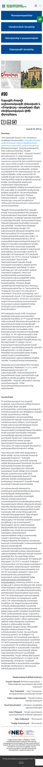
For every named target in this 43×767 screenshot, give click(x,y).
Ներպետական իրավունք (21, 26)
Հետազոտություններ (21, 15)
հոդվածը (28, 367)
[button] (40, 19)
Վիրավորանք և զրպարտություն (21, 38)
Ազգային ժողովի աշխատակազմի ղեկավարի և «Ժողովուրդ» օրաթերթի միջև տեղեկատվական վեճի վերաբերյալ (20, 107)
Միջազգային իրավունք (21, 49)
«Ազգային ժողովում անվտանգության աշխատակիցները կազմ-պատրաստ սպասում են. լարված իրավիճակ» (20, 143)
